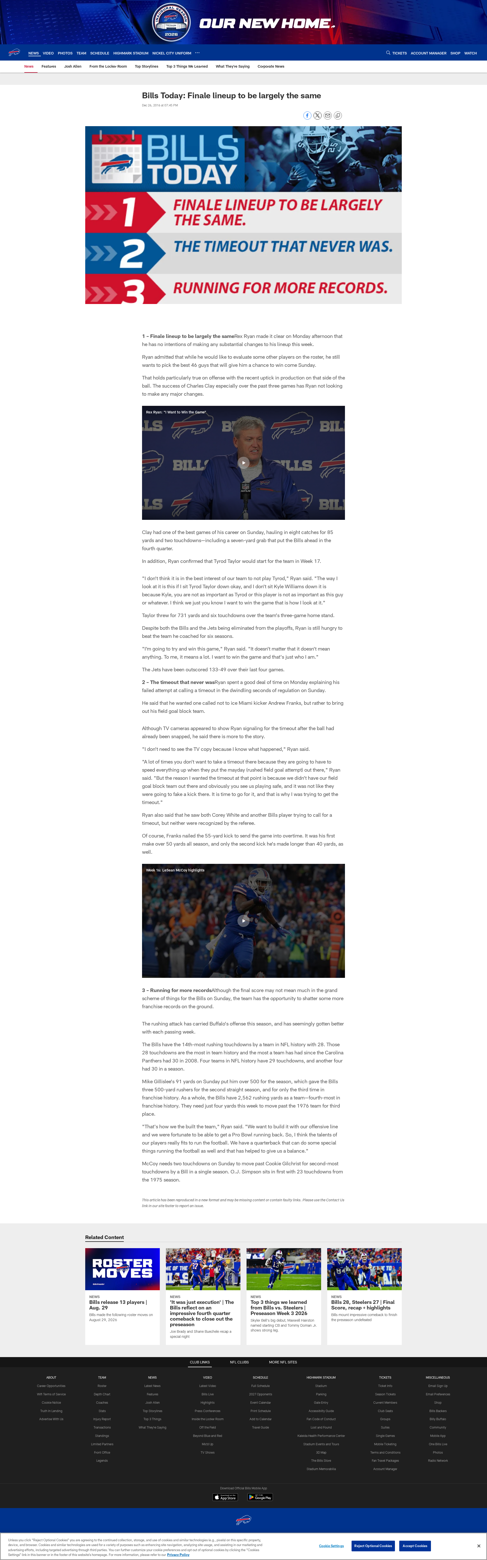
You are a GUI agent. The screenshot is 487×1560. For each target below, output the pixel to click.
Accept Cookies (415, 1546)
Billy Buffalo (438, 1419)
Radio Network (438, 1460)
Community (438, 1427)
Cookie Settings (331, 1546)
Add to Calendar (261, 1419)
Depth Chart (102, 1394)
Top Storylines (152, 1411)
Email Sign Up (438, 1385)
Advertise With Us (51, 1419)
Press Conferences (207, 1411)
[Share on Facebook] (307, 118)
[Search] (388, 52)
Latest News (152, 1385)
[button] (243, 463)
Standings (102, 1435)
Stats (102, 1411)
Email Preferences (438, 1394)
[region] (243, 1546)
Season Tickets (385, 1394)
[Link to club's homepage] (14, 52)
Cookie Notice (51, 1402)
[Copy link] (338, 115)
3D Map (321, 1452)
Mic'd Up (207, 1444)
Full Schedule (260, 1385)
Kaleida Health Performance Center (321, 1435)
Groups (385, 1419)
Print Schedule (261, 1411)
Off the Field (207, 1427)
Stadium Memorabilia (321, 1469)
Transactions (102, 1427)
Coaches (102, 1402)
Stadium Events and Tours (321, 1444)
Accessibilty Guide (321, 1411)
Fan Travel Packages (385, 1460)
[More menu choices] (197, 53)
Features (152, 1394)
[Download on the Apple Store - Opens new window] (225, 1497)
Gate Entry (321, 1402)
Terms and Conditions (385, 1452)
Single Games (385, 1435)
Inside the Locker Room (208, 1419)
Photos (438, 1452)
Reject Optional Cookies (373, 1546)
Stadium (321, 1385)
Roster (102, 1385)
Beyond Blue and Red (207, 1435)
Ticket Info (385, 1385)
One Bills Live (438, 1444)
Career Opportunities (51, 1385)
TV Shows (208, 1452)
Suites (385, 1427)
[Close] (478, 1545)
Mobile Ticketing (385, 1444)
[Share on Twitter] (318, 118)
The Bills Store (321, 1460)
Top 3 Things (152, 1419)
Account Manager (385, 1469)
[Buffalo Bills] (243, 1521)
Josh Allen (152, 1402)
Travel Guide (260, 1427)
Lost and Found (321, 1427)
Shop (438, 1402)
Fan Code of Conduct (321, 1419)
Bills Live (208, 1394)
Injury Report (102, 1419)
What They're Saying (152, 1427)
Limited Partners (102, 1444)
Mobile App (438, 1435)
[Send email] (328, 118)
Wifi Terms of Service (51, 1394)
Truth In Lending (51, 1411)
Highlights (208, 1402)
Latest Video (207, 1385)
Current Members (385, 1402)
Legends (102, 1460)
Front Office (102, 1452)
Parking (321, 1394)
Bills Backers (438, 1411)
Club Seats (385, 1411)
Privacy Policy (178, 1555)
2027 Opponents (260, 1394)
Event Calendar (260, 1402)
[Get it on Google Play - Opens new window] (260, 1499)
